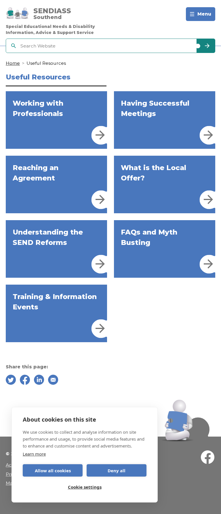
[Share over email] (53, 381)
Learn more (34, 454)
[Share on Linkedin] (39, 381)
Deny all (116, 470)
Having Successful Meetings (155, 108)
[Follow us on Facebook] (207, 458)
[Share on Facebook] (25, 381)
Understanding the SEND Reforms (48, 237)
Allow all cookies (53, 470)
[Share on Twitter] (11, 381)
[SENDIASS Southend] (17, 14)
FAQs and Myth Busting (149, 237)
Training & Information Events (55, 301)
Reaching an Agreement (35, 172)
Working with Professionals (38, 108)
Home (13, 63)
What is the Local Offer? (153, 172)
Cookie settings (85, 487)
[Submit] (206, 46)
